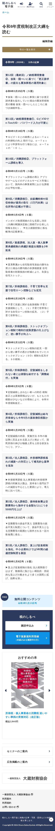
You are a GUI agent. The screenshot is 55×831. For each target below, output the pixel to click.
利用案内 (6, 798)
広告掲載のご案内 (17, 762)
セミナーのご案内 (17, 751)
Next (49, 690)
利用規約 (6, 803)
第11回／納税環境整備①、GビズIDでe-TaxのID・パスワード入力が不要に (27, 121)
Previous (5, 690)
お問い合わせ (9, 807)
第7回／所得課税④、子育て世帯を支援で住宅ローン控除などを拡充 (27, 288)
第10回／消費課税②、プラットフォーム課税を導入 (26, 160)
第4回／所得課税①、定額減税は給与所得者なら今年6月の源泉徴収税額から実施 (27, 418)
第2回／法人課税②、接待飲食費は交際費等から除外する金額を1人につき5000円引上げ (27, 505)
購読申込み (30, 7)
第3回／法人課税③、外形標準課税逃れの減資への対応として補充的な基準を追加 (27, 462)
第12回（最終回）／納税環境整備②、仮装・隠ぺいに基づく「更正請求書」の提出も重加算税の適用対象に (27, 79)
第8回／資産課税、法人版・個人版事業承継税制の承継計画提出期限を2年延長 (27, 246)
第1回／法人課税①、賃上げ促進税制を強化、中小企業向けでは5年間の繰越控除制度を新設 (27, 549)
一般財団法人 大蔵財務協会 (16, 794)
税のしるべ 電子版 (9, 5)
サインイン (21, 7)
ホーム (5, 12)
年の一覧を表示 (27, 49)
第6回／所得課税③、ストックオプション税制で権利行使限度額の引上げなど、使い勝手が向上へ (27, 330)
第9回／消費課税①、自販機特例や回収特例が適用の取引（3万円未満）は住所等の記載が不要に (27, 203)
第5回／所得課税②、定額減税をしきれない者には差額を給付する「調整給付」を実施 (27, 374)
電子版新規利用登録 (27, 638)
